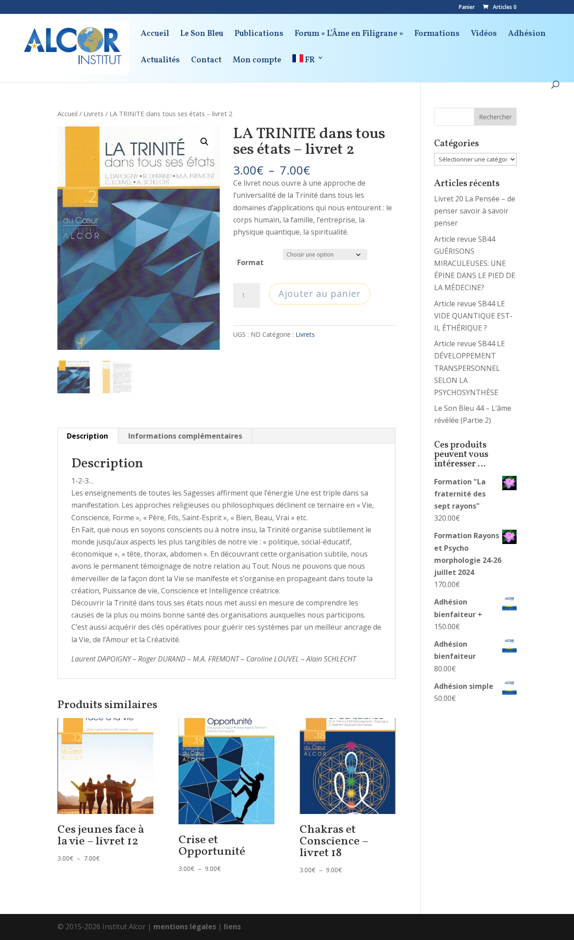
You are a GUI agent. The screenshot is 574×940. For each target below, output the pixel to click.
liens (232, 926)
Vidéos (484, 35)
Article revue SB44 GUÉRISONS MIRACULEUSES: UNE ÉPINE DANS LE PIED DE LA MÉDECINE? (474, 263)
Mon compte (257, 61)
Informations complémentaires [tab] (185, 436)
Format (250, 262)
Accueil (155, 35)
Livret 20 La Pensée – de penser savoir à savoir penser (474, 211)
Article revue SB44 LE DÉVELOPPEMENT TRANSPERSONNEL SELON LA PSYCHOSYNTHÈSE (469, 368)
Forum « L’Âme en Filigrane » (349, 35)
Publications (259, 35)
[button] (204, 142)
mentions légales (184, 926)
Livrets (93, 113)
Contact (206, 61)
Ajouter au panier (319, 293)
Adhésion (527, 35)
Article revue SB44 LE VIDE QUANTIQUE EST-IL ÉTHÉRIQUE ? (473, 316)
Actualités (160, 61)
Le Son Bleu (201, 35)
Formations (437, 35)
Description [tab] (87, 436)
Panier (467, 7)
